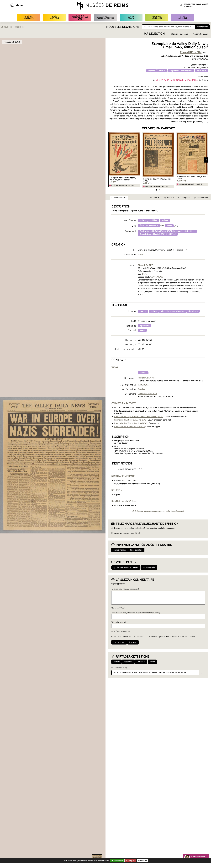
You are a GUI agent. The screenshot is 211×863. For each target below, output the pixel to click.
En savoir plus (188, 6)
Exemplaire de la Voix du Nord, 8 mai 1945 (191, 178)
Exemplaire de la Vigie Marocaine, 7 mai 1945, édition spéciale (123, 179)
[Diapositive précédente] (110, 160)
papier (142, 330)
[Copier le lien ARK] (202, 672)
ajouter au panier (180, 34)
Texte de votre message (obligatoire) (125, 589)
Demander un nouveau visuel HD (124, 533)
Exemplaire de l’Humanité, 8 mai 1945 (129, 427)
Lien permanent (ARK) (119, 668)
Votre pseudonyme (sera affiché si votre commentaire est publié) (135, 613)
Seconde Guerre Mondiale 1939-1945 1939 (158, 234)
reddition (153, 220)
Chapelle (131, 17)
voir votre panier (201, 34)
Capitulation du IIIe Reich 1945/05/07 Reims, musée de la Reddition (167, 231)
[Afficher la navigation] (12, 5)
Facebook (128, 662)
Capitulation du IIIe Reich (147, 394)
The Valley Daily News (146, 378)
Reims (169, 226)
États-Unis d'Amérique (149, 226)
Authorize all (118, 861)
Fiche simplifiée (119, 550)
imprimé (151, 71)
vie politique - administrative (180, 71)
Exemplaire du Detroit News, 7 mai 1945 (156, 180)
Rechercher (202, 27)
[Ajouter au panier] (138, 133)
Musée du (105, 17)
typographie (144, 326)
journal (140, 254)
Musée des (28, 17)
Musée (54, 17)
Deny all (131, 861)
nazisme (165, 220)
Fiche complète (136, 550)
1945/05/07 (157, 277)
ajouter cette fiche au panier (125, 567)
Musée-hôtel (157, 17)
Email (152, 662)
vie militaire (201, 71)
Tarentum (141, 389)
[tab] (156, 190)
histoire (162, 71)
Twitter (116, 662)
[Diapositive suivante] (206, 160)
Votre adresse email (118, 622)
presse (143, 373)
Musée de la (80, 17)
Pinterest (141, 662)
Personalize (142, 861)
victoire (143, 220)
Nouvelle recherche (122, 27)
